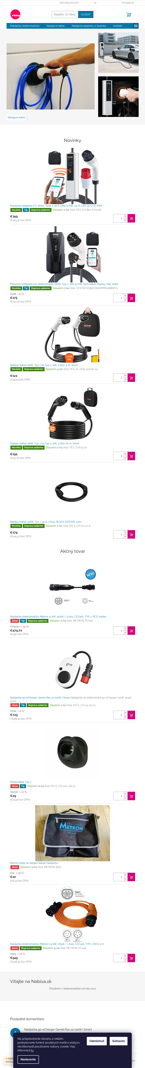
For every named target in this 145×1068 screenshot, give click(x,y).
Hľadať (86, 14)
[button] (13, 76)
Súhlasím (118, 1041)
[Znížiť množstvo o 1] (125, 220)
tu (32, 1050)
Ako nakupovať (69, 2)
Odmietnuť (96, 1041)
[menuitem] (25, 26)
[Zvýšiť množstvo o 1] (125, 216)
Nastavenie (28, 1059)
